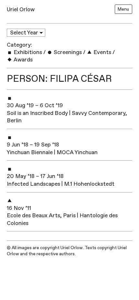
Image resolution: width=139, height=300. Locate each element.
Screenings (67, 52)
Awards (22, 59)
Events (101, 52)
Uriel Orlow (21, 9)
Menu (123, 9)
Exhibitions (27, 52)
